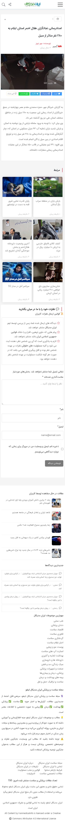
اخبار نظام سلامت (55, 642)
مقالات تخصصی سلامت (51, 773)
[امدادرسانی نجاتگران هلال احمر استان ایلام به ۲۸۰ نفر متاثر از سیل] (32, 71)
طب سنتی (58, 621)
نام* (61, 409)
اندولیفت (31, 773)
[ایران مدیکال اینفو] (32, 4)
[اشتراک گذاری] (9, 5)
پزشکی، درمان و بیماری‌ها (51, 673)
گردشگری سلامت (55, 638)
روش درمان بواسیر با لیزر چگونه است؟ (34, 608)
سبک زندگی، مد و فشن (52, 664)
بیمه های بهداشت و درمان (51, 677)
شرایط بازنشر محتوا (53, 770)
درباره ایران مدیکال (24, 763)
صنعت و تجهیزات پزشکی (51, 669)
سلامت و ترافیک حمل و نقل (50, 682)
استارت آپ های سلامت (52, 651)
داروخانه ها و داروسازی (52, 660)
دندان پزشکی (57, 625)
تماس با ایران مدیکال (52, 766)
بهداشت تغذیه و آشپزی (52, 655)
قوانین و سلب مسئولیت (29, 770)
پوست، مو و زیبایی (54, 647)
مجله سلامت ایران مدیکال (50, 763)
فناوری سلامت (56, 634)
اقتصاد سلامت (56, 629)
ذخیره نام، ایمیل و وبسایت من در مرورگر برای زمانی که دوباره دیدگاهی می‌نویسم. (34, 449)
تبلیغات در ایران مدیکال (27, 766)
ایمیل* (60, 426)
